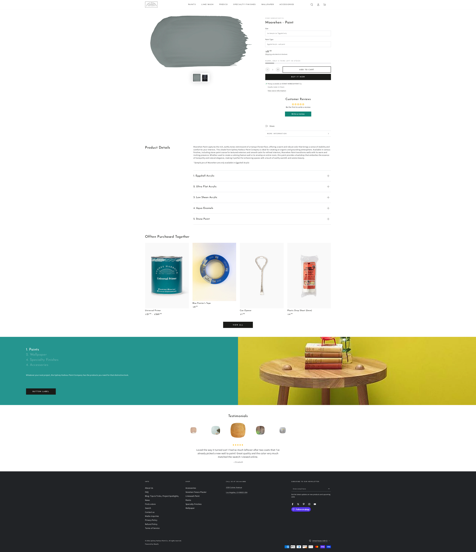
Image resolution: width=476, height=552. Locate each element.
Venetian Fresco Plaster (196, 492)
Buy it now (298, 77)
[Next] (288, 430)
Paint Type (269, 39)
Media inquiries (152, 516)
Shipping (268, 54)
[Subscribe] (329, 488)
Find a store (150, 504)
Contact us (150, 512)
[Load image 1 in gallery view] (196, 77)
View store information (277, 91)
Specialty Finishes (194, 504)
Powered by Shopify (152, 544)
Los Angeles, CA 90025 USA (236, 492)
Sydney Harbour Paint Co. (274, 18)
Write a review (298, 114)
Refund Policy (151, 524)
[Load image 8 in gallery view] (205, 77)
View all (238, 325)
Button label (41, 391)
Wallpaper (190, 508)
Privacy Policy (151, 520)
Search (148, 508)
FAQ (147, 492)
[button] (312, 4)
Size (266, 28)
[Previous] (187, 430)
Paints (188, 500)
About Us (149, 488)
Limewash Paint (193, 496)
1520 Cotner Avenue (234, 487)
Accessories (191, 488)
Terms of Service (152, 528)
